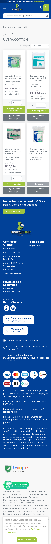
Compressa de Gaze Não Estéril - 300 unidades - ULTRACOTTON (38, 78)
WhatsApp (8, 270)
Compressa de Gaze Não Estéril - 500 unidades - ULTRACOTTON (38, 151)
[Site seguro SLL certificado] (16, 469)
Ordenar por (24, 45)
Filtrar (10, 33)
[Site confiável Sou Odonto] (16, 485)
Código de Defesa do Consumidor (13, 264)
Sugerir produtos (14, 211)
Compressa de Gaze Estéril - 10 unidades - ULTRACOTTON (13, 151)
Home (6, 27)
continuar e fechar (26, 540)
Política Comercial (11, 252)
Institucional (9, 248)
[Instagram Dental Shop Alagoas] (13, 308)
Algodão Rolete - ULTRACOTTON (13, 77)
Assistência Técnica (12, 274)
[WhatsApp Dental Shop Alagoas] (6, 308)
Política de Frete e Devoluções (11, 258)
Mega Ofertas (34, 245)
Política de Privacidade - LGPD (12, 290)
